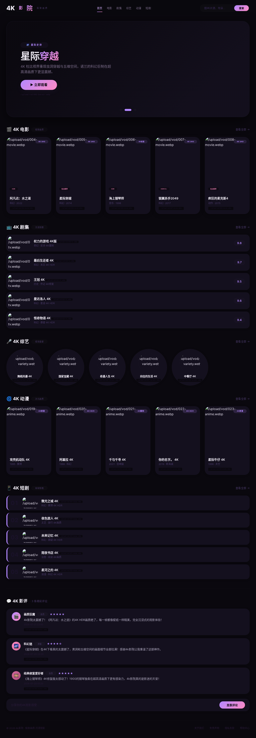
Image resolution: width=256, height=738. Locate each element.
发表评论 (232, 705)
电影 (109, 8)
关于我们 (199, 728)
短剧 (148, 8)
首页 (99, 8)
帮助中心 (245, 728)
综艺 (129, 8)
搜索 (241, 8)
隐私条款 (229, 728)
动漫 (138, 8)
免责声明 (214, 728)
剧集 (119, 8)
